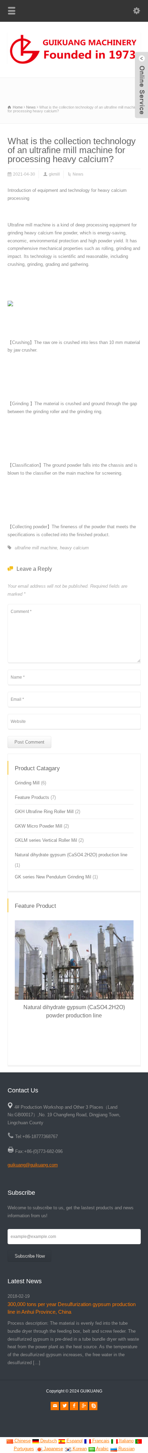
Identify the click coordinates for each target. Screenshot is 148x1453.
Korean (79, 1448)
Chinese (22, 1440)
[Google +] (84, 1406)
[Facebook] (74, 1406)
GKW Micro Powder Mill (38, 826)
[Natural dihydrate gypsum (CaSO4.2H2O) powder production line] (53, 920)
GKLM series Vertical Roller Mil (46, 840)
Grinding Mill (27, 782)
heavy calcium (74, 547)
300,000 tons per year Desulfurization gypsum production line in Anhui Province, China (72, 1308)
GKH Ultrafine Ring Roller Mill (44, 811)
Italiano (126, 1440)
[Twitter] (64, 1406)
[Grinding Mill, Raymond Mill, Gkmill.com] (74, 62)
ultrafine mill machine (36, 547)
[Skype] (93, 1406)
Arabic (102, 1448)
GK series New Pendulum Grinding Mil (53, 876)
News (78, 174)
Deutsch (48, 1440)
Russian (126, 1448)
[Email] (55, 1406)
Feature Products (32, 797)
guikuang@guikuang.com (33, 1164)
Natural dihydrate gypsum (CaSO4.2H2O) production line (71, 854)
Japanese (52, 1448)
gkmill (54, 174)
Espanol (74, 1440)
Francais (100, 1440)
